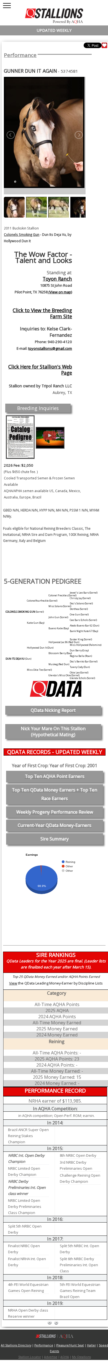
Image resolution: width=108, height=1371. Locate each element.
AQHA (64, 1357)
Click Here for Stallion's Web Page (40, 369)
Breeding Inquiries (38, 408)
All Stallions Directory (16, 1345)
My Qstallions (81, 1357)
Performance (20, 55)
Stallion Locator (29, 1357)
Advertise (50, 1357)
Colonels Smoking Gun (21, 234)
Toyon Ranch (57, 278)
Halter (91, 1345)
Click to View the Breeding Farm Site (42, 313)
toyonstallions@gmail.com (50, 348)
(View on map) (60, 291)
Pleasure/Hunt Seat (70, 1345)
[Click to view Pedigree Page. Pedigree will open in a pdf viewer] (20, 437)
